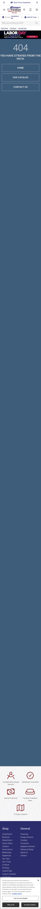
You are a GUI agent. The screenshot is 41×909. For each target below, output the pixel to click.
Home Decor (7, 849)
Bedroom (6, 837)
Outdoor (5, 846)
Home (20, 67)
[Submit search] (36, 23)
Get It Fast (6, 862)
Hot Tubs (5, 859)
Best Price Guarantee (22, 2)
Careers (23, 855)
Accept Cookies (30, 905)
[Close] (38, 880)
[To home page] (14, 9)
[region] (20, 893)
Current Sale (7, 871)
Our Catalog (20, 77)
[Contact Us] (30, 9)
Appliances (6, 855)
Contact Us (20, 87)
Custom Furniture (9, 874)
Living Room (7, 834)
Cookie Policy (17, 894)
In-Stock (5, 865)
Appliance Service (27, 846)
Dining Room (7, 840)
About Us (24, 852)
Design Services (26, 837)
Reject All (10, 905)
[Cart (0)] (37, 9)
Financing (24, 834)
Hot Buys (5, 868)
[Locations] (24, 9)
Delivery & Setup (26, 849)
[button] (4, 9)
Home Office (7, 843)
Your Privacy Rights (20, 898)
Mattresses (6, 852)
